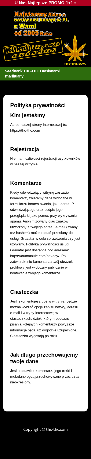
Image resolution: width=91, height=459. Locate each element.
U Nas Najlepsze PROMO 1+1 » (46, 2)
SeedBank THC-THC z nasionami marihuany (32, 73)
